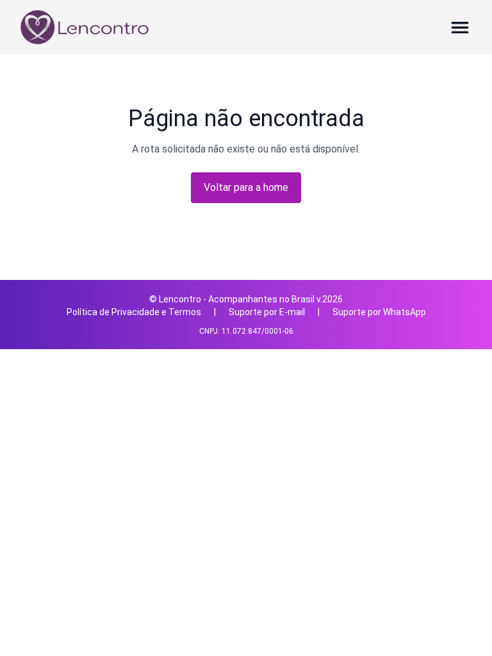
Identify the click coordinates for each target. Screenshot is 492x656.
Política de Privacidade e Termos (134, 312)
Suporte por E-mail (267, 312)
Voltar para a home (246, 187)
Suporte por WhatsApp (379, 312)
